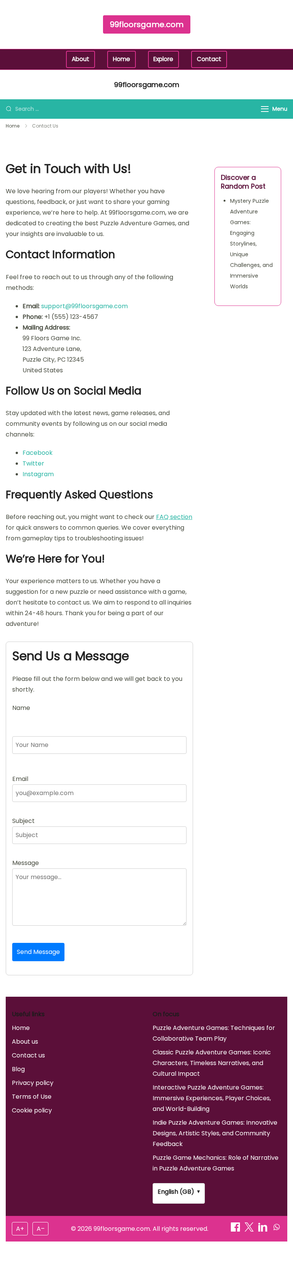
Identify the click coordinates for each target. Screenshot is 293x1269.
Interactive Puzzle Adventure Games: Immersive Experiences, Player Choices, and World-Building (212, 1098)
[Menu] (265, 109)
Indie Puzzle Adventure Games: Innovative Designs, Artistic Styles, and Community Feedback (215, 1133)
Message (25, 862)
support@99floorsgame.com (84, 306)
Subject (23, 820)
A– (41, 1228)
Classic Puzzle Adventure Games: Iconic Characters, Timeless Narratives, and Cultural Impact (212, 1063)
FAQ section (174, 516)
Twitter (33, 463)
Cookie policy (32, 1110)
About (80, 59)
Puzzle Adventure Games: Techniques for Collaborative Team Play (214, 1033)
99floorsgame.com (147, 24)
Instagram (38, 474)
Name (21, 707)
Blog (18, 1069)
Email (20, 778)
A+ (20, 1228)
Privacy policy (32, 1082)
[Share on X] (250, 1229)
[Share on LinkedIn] (263, 1229)
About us (25, 1041)
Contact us (28, 1055)
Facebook (38, 452)
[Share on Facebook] (236, 1229)
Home (121, 59)
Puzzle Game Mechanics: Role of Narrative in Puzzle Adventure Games (216, 1163)
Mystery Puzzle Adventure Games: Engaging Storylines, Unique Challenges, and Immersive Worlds (251, 243)
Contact (209, 59)
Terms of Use (32, 1096)
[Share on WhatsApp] (276, 1229)
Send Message (38, 951)
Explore (163, 59)
